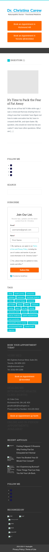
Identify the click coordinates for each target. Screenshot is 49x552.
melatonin (35, 304)
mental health (29, 326)
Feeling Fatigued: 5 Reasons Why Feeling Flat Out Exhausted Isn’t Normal (28, 449)
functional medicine (33, 297)
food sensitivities (14, 319)
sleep (10, 294)
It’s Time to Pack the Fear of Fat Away (24, 102)
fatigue (20, 304)
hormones (20, 297)
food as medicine (14, 315)
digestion (11, 330)
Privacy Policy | (19, 549)
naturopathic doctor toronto (17, 323)
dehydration (33, 312)
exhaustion (30, 294)
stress (11, 301)
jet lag (25, 308)
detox (18, 308)
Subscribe (24, 270)
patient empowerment (30, 315)
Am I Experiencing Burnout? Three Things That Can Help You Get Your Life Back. (28, 470)
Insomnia (31, 301)
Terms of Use (31, 549)
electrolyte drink (14, 312)
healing (11, 308)
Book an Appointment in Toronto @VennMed (24, 37)
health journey (19, 294)
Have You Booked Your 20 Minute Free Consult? (27, 459)
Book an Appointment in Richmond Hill (24, 26)
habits (27, 304)
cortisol (24, 312)
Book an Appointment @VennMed (24, 378)
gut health (12, 304)
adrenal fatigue (20, 301)
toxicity (31, 308)
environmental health (15, 326)
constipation (33, 323)
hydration (12, 297)
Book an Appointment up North (24, 416)
